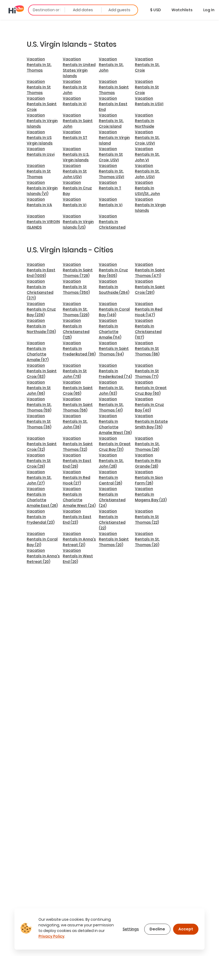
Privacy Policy (51, 936)
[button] (155, 9)
